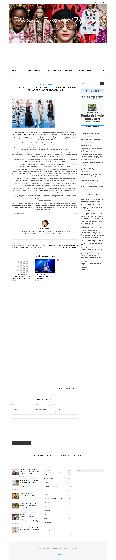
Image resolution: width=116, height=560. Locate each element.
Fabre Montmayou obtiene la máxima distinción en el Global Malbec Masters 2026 (92, 170)
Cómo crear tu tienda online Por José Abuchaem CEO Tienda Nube (91, 249)
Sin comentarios (74, 213)
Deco (30, 76)
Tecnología (91, 71)
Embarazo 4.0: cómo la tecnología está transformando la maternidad (92, 163)
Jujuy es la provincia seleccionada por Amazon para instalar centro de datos (92, 208)
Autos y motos (57, 76)
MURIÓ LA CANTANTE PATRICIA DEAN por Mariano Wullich (92, 226)
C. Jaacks (75, 548)
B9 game (84, 268)
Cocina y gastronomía (54, 71)
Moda (29, 71)
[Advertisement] (58, 55)
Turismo (45, 76)
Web (58, 409)
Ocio (67, 76)
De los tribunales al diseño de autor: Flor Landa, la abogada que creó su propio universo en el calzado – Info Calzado (92, 216)
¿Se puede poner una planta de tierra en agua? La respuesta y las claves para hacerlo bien (92, 150)
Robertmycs (85, 261)
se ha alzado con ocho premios (30, 134)
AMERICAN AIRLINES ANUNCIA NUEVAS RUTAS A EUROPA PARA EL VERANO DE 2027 (91, 133)
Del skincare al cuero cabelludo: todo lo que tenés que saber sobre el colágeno (92, 235)
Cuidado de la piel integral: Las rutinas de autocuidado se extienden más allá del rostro (92, 186)
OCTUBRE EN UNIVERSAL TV (66, 388)
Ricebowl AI (85, 199)
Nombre (15, 409)
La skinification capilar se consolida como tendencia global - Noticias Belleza (90, 232)
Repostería (47, 522)
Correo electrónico (41, 409)
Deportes (86, 76)
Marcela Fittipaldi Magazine (58, 20)
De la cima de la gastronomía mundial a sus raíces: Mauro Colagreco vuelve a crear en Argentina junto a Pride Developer (92, 157)
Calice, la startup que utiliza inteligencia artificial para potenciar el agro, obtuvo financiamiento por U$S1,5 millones (92, 202)
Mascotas (75, 76)
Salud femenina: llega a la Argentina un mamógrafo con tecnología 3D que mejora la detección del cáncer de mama (92, 242)
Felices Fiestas (48, 506)
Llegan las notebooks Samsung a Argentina (91, 268)
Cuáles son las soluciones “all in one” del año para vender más (91, 263)
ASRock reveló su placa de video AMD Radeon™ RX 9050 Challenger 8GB (91, 175)
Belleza (81, 71)
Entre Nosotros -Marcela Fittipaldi (54, 498)
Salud (37, 76)
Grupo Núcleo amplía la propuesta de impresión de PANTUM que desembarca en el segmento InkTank (92, 139)
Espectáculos (70, 71)
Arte (20, 71)
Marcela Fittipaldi (19, 213)
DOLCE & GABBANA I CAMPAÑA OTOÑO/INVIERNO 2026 (89, 181)
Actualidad (38, 71)
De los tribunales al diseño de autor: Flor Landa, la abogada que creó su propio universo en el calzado (92, 221)
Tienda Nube (85, 248)
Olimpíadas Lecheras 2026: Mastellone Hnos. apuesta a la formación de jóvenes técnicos (92, 256)
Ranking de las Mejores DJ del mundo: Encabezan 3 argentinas (44, 276)
